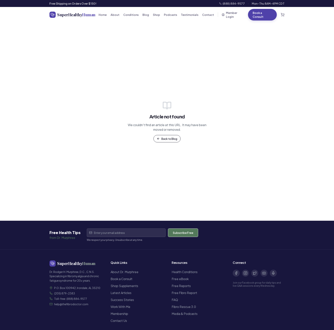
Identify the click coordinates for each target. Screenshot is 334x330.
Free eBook (180, 279)
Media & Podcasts (185, 314)
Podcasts (170, 14)
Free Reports (181, 286)
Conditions (131, 14)
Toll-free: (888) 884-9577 (70, 298)
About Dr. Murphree (124, 272)
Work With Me (120, 307)
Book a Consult (258, 14)
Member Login (231, 14)
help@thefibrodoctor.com (71, 304)
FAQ (175, 300)
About (115, 14)
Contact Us (119, 321)
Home (103, 14)
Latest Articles (121, 293)
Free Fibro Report (184, 293)
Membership (119, 314)
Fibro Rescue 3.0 (184, 307)
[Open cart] (283, 15)
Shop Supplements (124, 286)
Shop (156, 14)
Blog (145, 14)
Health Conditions (185, 272)
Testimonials (189, 14)
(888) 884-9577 (234, 3)
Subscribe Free (183, 232)
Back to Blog (169, 138)
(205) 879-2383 (64, 293)
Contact (208, 14)
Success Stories (122, 300)
